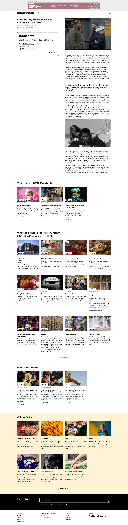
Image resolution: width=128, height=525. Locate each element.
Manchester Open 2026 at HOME (51, 205)
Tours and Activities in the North (74, 471)
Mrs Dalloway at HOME (24, 205)
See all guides (64, 488)
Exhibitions (44, 438)
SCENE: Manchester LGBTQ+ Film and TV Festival (27, 391)
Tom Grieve (20, 25)
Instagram (68, 517)
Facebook (68, 519)
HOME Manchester (27, 44)
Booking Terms (21, 521)
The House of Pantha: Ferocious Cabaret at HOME (74, 206)
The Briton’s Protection (71, 334)
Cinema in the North (47, 471)
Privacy (19, 517)
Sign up (109, 500)
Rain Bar (43, 334)
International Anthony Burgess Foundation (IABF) (26, 335)
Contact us (20, 513)
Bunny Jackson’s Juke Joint (25, 294)
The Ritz (43, 294)
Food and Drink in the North (25, 438)
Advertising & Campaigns (48, 513)
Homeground (69, 294)
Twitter (67, 515)
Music (66, 438)
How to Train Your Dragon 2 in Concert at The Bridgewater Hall (51, 391)
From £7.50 (52, 52)
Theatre (91, 438)
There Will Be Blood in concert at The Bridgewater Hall (76, 391)
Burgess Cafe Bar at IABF (94, 294)
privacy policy (72, 504)
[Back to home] (25, 13)
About (19, 515)
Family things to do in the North (26, 471)
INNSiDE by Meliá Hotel (48, 259)
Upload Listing (45, 517)
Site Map (43, 515)
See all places (64, 357)
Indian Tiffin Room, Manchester (98, 259)
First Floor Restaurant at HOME (23, 259)
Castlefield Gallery (94, 334)
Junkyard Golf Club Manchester (74, 259)
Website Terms (21, 519)
